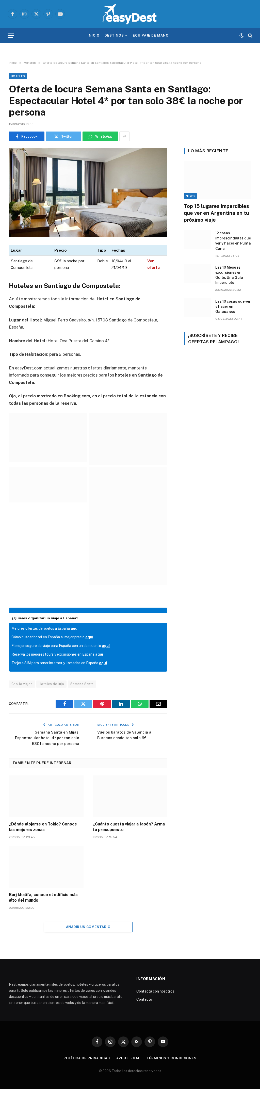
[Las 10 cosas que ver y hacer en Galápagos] (197, 307)
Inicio (94, 35)
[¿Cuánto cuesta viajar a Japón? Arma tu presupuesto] (130, 796)
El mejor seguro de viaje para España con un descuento (60, 646)
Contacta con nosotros (155, 991)
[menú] (11, 35)
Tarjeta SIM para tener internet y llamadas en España (59, 663)
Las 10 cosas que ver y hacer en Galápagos (233, 306)
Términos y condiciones (172, 1058)
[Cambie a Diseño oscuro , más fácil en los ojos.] (241, 35)
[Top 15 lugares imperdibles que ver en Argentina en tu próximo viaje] (217, 180)
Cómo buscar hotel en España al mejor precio (52, 637)
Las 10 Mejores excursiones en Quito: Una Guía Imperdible (229, 275)
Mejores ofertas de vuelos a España (44, 628)
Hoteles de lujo (51, 684)
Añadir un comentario (88, 927)
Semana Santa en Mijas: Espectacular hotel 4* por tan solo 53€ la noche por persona (47, 738)
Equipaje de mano (151, 35)
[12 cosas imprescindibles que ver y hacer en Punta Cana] (197, 239)
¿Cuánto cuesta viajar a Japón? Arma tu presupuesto (129, 827)
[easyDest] (130, 14)
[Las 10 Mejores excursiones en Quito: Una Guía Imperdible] (197, 273)
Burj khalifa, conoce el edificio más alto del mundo (43, 897)
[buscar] (249, 35)
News (190, 196)
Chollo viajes (21, 684)
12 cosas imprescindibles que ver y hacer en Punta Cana (233, 240)
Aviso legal (128, 1058)
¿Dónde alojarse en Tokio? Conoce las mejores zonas (43, 827)
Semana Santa (82, 684)
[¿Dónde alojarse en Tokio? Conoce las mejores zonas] (46, 796)
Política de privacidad (86, 1058)
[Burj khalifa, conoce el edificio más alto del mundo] (46, 867)
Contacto (144, 999)
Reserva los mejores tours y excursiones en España (57, 654)
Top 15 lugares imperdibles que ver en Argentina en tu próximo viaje (216, 213)
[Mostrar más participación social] (124, 136)
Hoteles (18, 76)
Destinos (114, 35)
